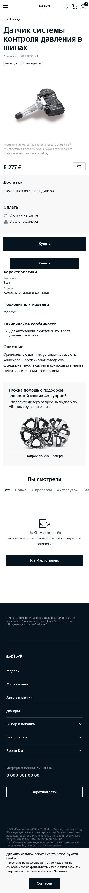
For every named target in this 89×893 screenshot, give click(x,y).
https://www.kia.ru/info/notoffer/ (26, 624)
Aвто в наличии (19, 698)
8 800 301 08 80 (23, 775)
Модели (13, 671)
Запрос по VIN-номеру (44, 456)
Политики (60, 871)
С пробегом (42, 490)
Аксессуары (67, 490)
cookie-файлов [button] (31, 867)
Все (6, 490)
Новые (21, 490)
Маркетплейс (17, 684)
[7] (83, 6)
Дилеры (13, 711)
